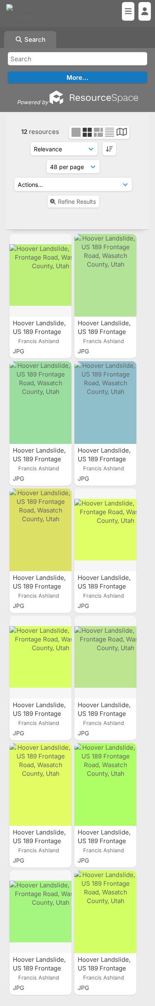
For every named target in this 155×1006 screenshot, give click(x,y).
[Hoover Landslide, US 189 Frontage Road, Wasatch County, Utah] (41, 275)
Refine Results (77, 201)
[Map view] (122, 133)
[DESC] (109, 148)
